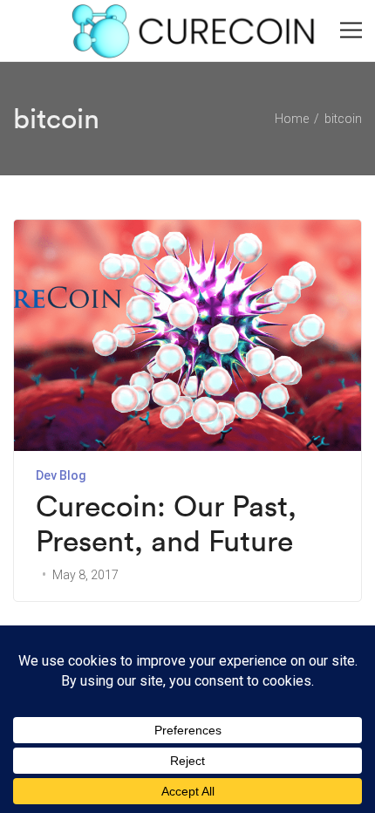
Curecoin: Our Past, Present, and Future (166, 524)
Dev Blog (61, 475)
